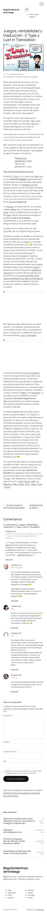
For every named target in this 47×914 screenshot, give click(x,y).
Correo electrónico (10, 751)
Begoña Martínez (17, 74)
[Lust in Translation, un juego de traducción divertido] (23, 340)
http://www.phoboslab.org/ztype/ (18, 171)
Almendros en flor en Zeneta (36, 506)
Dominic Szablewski (18, 201)
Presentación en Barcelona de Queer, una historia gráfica (17, 852)
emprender (10, 76)
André (21, 481)
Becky (27, 481)
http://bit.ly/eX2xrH (24, 555)
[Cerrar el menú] (27, 9)
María (13, 209)
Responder (9, 559)
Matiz (23, 392)
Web (4, 761)
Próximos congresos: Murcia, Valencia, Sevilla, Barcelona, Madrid (14, 841)
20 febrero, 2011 (10, 531)
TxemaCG (14, 677)
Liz (37, 481)
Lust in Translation (28, 335)
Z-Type (14, 176)
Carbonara (35, 392)
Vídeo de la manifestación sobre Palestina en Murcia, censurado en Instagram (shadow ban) (19, 820)
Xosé (39, 484)
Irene (5, 212)
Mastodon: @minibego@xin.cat (12, 831)
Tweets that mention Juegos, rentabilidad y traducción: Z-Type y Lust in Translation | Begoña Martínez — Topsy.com (24, 536)
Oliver (27, 484)
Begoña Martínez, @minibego (11, 11)
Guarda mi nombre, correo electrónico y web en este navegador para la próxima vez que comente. (23, 772)
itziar (12, 636)
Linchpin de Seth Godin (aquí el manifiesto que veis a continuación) (23, 277)
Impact (36, 267)
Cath (32, 481)
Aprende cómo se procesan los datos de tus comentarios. (21, 794)
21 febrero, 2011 (16, 606)
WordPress (40, 910)
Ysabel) (22, 179)
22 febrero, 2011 (16, 633)
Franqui (10, 206)
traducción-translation (30, 76)
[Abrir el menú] (41, 4)
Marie (21, 484)
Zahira (7, 487)
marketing (18, 76)
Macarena (7, 484)
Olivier (33, 484)
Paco (36, 176)
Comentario (7, 715)
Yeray (8, 215)
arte (4, 76)
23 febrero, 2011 (16, 675)
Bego (12, 609)
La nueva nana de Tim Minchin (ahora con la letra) (14, 506)
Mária (15, 484)
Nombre (6, 742)
